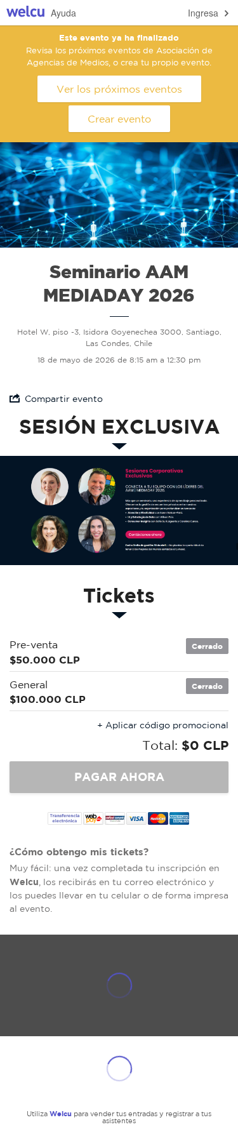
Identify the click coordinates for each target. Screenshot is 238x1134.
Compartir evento (64, 399)
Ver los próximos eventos (119, 89)
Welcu (25, 13)
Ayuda (63, 12)
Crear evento (119, 118)
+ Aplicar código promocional (162, 725)
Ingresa (203, 12)
